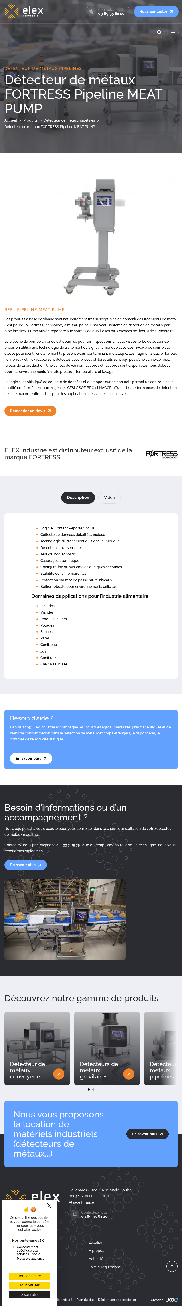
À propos (96, 1251)
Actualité (96, 1259)
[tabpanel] (91, 596)
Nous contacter (153, 12)
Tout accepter (29, 1276)
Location (96, 1242)
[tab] (78, 498)
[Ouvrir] (173, 32)
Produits (30, 120)
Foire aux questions (105, 1267)
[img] (172, 1267)
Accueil (10, 120)
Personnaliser (29, 1294)
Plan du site (85, 1299)
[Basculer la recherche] (159, 32)
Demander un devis (27, 411)
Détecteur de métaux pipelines (43, 68)
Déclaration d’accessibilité (117, 1299)
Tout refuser (30, 1285)
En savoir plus (28, 758)
